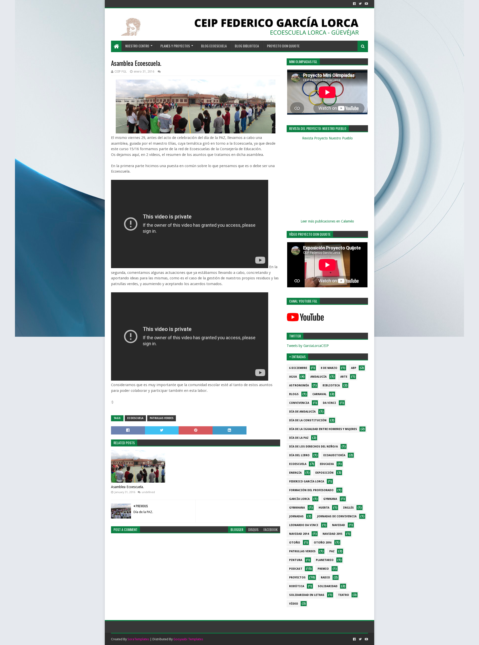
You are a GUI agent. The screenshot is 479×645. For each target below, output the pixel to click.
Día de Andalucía (302, 411)
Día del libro (299, 455)
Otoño (294, 542)
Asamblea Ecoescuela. (127, 487)
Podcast (295, 568)
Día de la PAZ (299, 437)
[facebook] (354, 3)
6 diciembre (298, 368)
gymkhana (297, 507)
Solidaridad (328, 586)
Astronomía (299, 385)
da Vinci (329, 403)
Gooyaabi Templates (188, 639)
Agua (293, 376)
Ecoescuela (135, 418)
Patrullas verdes (161, 418)
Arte (343, 376)
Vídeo (293, 603)
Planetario (325, 560)
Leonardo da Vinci (303, 525)
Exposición (324, 472)
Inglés (348, 507)
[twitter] (360, 3)
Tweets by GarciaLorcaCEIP (308, 346)
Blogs (294, 394)
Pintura (295, 560)
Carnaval (319, 394)
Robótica (296, 586)
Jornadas (296, 516)
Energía (295, 472)
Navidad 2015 (332, 534)
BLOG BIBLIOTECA (247, 45)
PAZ (332, 551)
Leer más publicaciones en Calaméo (327, 221)
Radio (325, 577)
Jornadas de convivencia (337, 516)
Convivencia (299, 403)
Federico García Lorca (306, 481)
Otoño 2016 (323, 542)
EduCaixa (327, 464)
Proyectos (297, 577)
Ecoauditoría (334, 455)
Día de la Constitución (308, 420)
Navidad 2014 (299, 534)
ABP (353, 368)
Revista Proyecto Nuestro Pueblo (327, 138)
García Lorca (299, 499)
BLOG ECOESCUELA (214, 45)
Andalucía (318, 376)
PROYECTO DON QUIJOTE (283, 45)
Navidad (338, 525)
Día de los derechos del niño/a (313, 446)
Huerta (324, 507)
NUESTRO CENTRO (137, 45)
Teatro (343, 595)
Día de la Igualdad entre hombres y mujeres (323, 429)
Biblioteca (331, 385)
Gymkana (330, 499)
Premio (323, 568)
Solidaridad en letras (306, 595)
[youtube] (366, 3)
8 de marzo (329, 368)
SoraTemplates (138, 639)
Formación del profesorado (311, 490)
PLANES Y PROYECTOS (175, 45)
